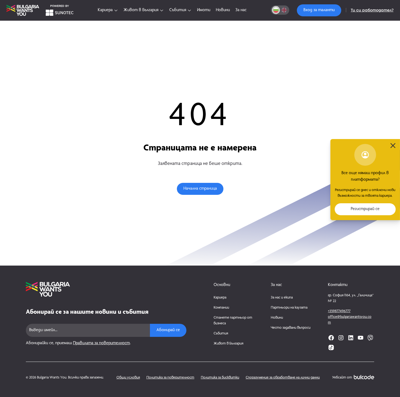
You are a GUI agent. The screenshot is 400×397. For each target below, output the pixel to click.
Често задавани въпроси (290, 328)
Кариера (220, 298)
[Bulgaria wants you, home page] (106, 289)
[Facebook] (331, 337)
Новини (277, 318)
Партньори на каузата (289, 308)
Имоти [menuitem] (203, 10)
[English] (284, 10)
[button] (319, 10)
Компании (221, 308)
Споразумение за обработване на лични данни (283, 378)
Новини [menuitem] (223, 10)
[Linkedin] (350, 337)
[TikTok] (331, 347)
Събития (221, 334)
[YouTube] (360, 337)
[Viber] (370, 337)
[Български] (276, 10)
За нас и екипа (282, 298)
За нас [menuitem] (241, 10)
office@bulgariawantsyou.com (349, 320)
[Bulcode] (364, 377)
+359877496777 (339, 311)
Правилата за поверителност (101, 343)
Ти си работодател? (372, 10)
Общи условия (128, 378)
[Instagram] (341, 337)
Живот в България (228, 344)
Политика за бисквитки (220, 378)
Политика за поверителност (170, 378)
